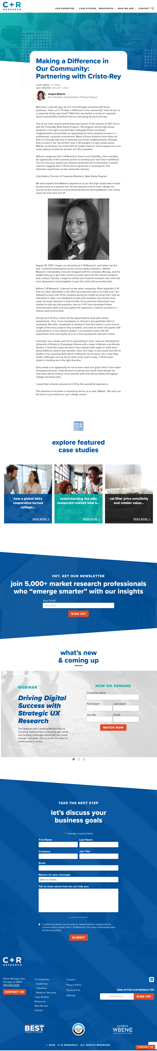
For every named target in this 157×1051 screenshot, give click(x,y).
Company (45, 851)
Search (152, 8)
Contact (144, 8)
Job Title (85, 851)
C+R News (55, 85)
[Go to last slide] (4, 714)
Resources (40, 1001)
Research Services (46, 992)
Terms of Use (73, 990)
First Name (46, 840)
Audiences (42, 984)
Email (43, 863)
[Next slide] (153, 714)
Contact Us (14, 992)
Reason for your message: (55, 875)
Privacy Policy (73, 985)
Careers (70, 979)
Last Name (86, 840)
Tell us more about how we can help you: (65, 886)
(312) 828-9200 (11, 985)
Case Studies (87, 8)
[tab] (73, 759)
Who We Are (41, 1006)
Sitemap (70, 995)
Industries (41, 988)
